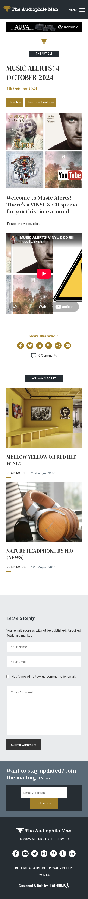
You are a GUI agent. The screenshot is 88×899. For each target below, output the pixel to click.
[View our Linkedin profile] (72, 853)
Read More (16, 473)
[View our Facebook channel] (25, 853)
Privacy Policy (61, 868)
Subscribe (44, 803)
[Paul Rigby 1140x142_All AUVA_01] (44, 27)
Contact (46, 875)
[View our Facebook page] (15, 853)
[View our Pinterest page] (53, 853)
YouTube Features (40, 102)
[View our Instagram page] (44, 853)
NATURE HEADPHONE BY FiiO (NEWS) (39, 554)
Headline (14, 102)
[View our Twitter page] (34, 853)
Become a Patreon (30, 868)
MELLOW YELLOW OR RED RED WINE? (41, 460)
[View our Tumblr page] (62, 853)
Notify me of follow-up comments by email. (43, 676)
